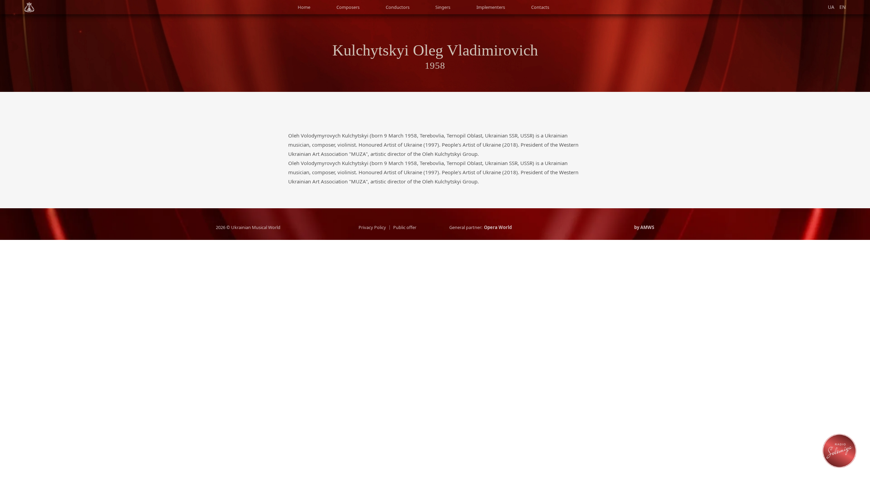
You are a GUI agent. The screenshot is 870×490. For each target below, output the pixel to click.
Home (304, 7)
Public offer (404, 227)
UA (831, 7)
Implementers (490, 7)
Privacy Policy (372, 227)
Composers (348, 7)
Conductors (398, 7)
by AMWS (644, 227)
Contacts (540, 7)
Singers (442, 7)
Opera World (498, 227)
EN (842, 7)
